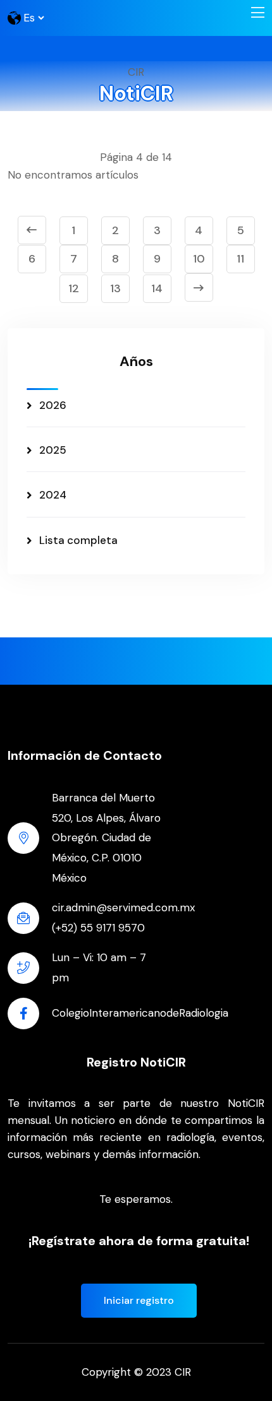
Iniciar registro (139, 1300)
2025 (52, 450)
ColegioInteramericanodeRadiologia (140, 1013)
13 (115, 288)
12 (73, 288)
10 (199, 258)
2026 (52, 405)
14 (157, 288)
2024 (52, 495)
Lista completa (78, 540)
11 (240, 258)
